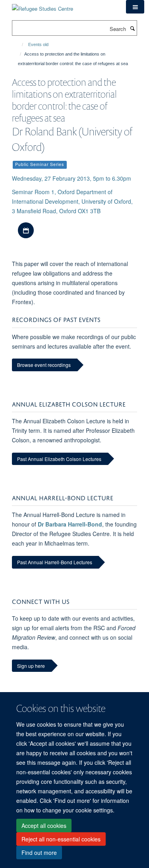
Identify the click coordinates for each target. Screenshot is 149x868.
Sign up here (31, 665)
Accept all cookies (43, 825)
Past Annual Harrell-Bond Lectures (54, 562)
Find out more (39, 852)
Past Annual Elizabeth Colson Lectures (59, 458)
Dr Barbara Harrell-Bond (70, 524)
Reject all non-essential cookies (61, 839)
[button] (135, 7)
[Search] (132, 28)
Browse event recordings (44, 364)
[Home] (19, 44)
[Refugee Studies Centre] (42, 6)
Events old (38, 44)
